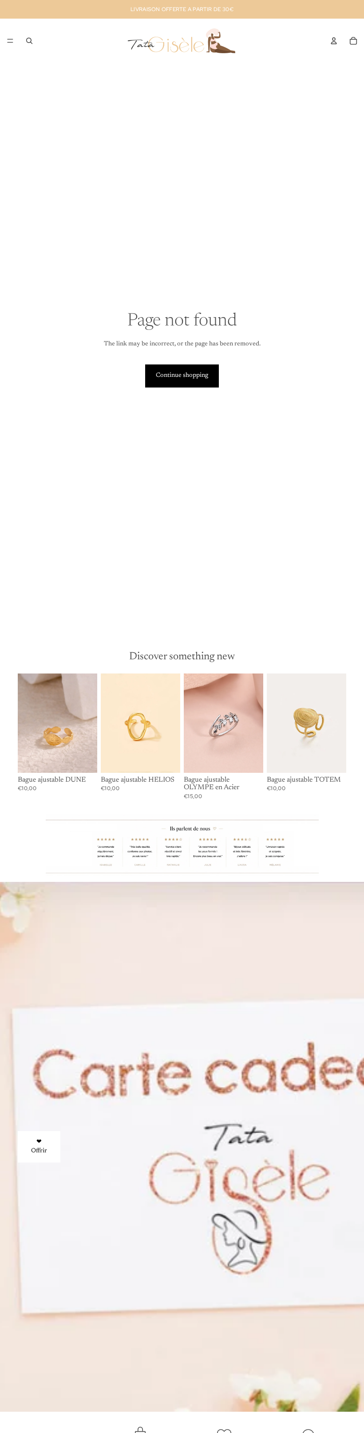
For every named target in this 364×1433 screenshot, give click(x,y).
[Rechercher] (29, 41)
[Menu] (10, 41)
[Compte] (334, 41)
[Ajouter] (83, 759)
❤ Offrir (39, 1146)
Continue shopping (182, 375)
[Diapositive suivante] (170, 723)
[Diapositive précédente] (110, 723)
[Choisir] (249, 759)
